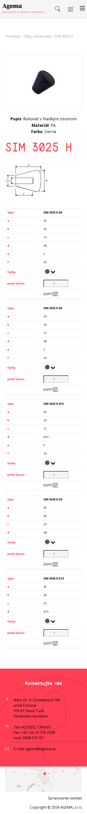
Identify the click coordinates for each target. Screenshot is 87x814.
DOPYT (48, 294)
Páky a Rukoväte (37, 36)
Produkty (13, 36)
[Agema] (23, 7)
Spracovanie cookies (65, 798)
